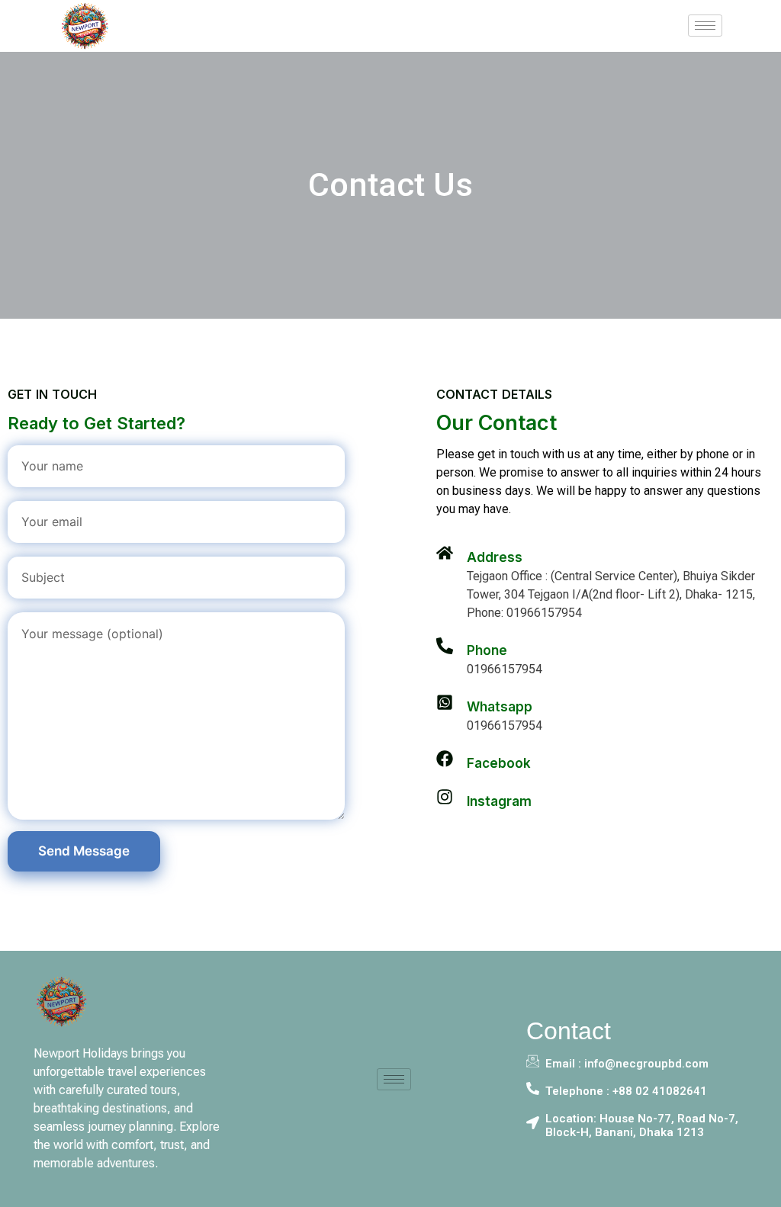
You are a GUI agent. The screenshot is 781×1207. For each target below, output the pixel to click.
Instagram (499, 801)
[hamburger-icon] (705, 25)
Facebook (498, 763)
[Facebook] (444, 758)
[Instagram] (444, 796)
